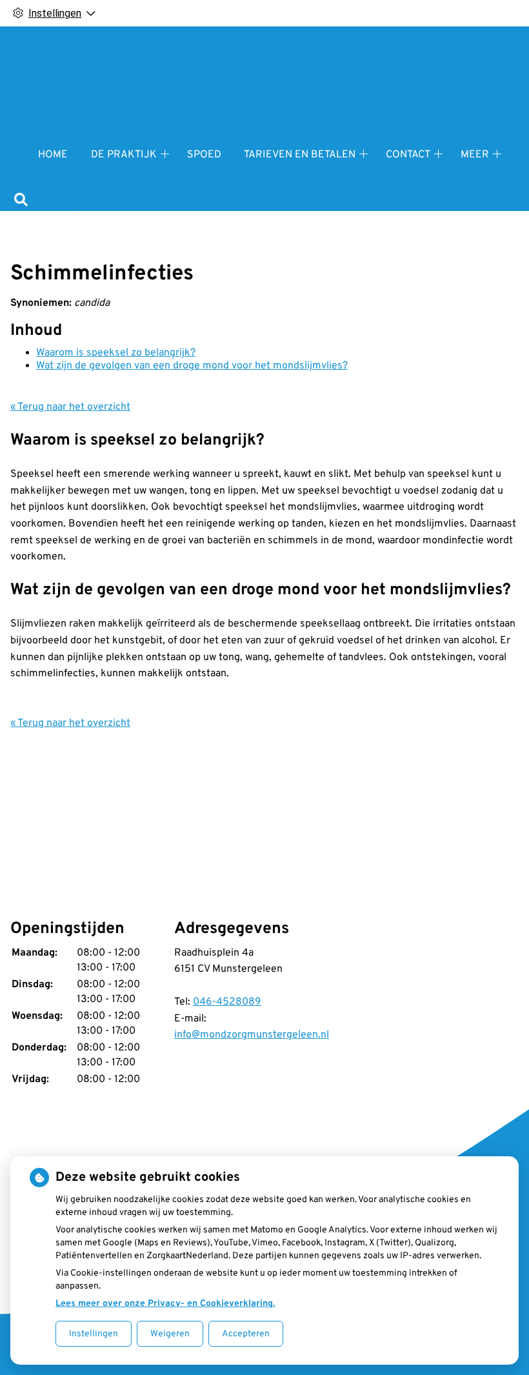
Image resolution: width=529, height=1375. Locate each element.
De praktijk (124, 154)
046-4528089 (227, 1002)
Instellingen (93, 1334)
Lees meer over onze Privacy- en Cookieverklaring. (165, 1303)
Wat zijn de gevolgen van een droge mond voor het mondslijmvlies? (192, 365)
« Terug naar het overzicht (70, 407)
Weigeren (170, 1334)
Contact (408, 154)
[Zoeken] (21, 201)
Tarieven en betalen (299, 154)
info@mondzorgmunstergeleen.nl (251, 1035)
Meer (475, 154)
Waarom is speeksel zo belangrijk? (115, 352)
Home (53, 154)
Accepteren (246, 1334)
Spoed (204, 154)
